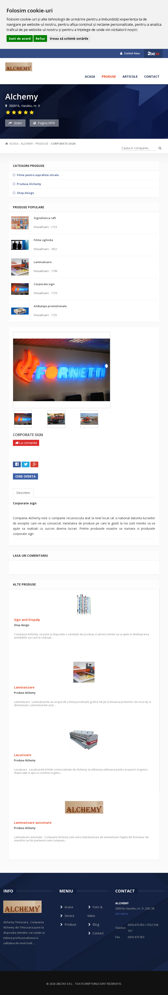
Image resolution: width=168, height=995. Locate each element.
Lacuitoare (22, 755)
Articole (130, 76)
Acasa (90, 76)
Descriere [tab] (23, 493)
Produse (109, 76)
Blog (96, 924)
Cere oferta (25, 476)
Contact (151, 76)
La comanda (27, 443)
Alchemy (27, 144)
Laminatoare (24, 687)
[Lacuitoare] (84, 740)
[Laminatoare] (84, 672)
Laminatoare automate (33, 822)
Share (17, 123)
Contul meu (131, 53)
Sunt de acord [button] (20, 38)
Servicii (69, 916)
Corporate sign (63, 144)
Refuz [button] (40, 38)
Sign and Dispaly (27, 620)
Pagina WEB (46, 123)
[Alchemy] (18, 66)
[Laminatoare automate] (84, 807)
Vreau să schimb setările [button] (69, 38)
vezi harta (121, 913)
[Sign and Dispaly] (84, 604)
